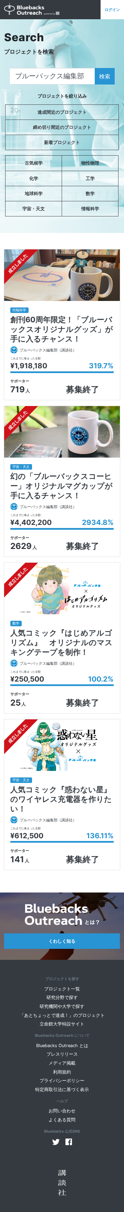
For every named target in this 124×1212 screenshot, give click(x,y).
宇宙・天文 (33, 208)
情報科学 (90, 208)
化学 (33, 178)
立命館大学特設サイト (62, 1023)
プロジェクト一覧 (62, 988)
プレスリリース (62, 1054)
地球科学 (34, 193)
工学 (90, 178)
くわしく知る (62, 941)
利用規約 (62, 1072)
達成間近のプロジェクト (62, 112)
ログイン (112, 9)
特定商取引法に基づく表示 (62, 1089)
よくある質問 (62, 1119)
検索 (104, 76)
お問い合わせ (62, 1110)
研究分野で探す (62, 997)
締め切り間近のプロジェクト (62, 127)
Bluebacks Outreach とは (62, 1045)
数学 (90, 193)
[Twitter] (56, 1141)
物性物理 (90, 163)
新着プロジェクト (62, 142)
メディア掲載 (62, 1063)
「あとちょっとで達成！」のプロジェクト (62, 1015)
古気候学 (34, 163)
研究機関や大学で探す (62, 1006)
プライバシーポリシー (62, 1080)
